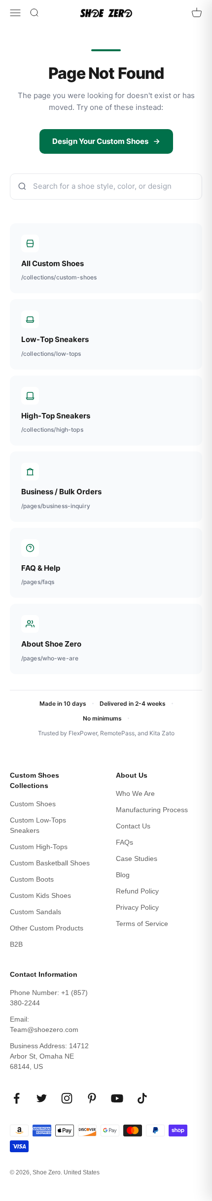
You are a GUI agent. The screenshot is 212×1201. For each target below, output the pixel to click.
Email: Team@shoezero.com (44, 1024)
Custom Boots (32, 879)
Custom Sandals (35, 912)
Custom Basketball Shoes (50, 863)
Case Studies (136, 858)
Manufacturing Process (152, 810)
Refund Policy (137, 891)
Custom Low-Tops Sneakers (38, 825)
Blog (123, 875)
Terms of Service (142, 923)
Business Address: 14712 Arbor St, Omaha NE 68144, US (49, 1056)
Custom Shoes (33, 804)
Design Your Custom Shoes (100, 141)
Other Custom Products (46, 928)
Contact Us (133, 826)
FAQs (124, 842)
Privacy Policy (137, 907)
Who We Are (135, 793)
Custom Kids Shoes (40, 895)
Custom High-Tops (39, 847)
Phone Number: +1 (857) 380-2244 (49, 998)
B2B (16, 944)
